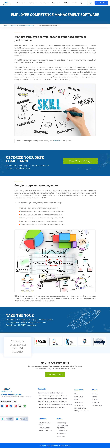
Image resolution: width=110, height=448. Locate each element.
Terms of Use (61, 436)
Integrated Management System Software (51, 407)
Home (5, 25)
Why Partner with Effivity (44, 424)
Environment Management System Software (52, 396)
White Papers (78, 405)
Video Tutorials (79, 402)
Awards (94, 397)
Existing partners (44, 428)
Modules (32, 3)
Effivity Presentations (81, 411)
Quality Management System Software (50, 393)
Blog (75, 394)
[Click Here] (84, 319)
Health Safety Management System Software (52, 398)
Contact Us (95, 402)
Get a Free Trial (101, 3)
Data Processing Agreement (62, 427)
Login (90, 3)
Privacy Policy (61, 433)
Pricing (66, 3)
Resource (55, 3)
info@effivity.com (9, 401)
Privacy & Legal (97, 405)
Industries (43, 3)
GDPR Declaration (63, 430)
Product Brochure (80, 408)
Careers (94, 399)
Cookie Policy (61, 423)
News (76, 399)
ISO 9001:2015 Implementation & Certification (21, 25)
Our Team (95, 394)
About (74, 3)
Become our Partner (45, 430)
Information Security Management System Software (55, 404)
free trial (57, 141)
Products (20, 3)
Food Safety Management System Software (52, 401)
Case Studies (78, 397)
